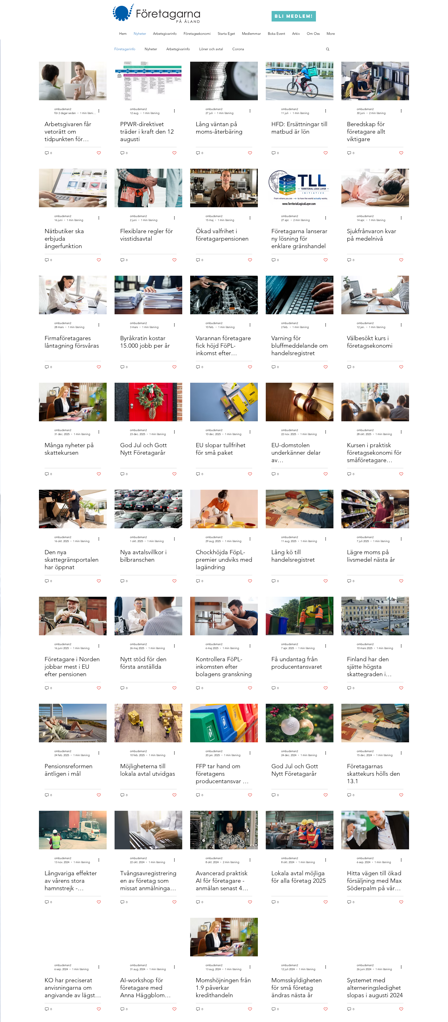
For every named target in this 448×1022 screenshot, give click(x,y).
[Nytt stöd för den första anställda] (148, 616)
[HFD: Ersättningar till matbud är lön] (299, 81)
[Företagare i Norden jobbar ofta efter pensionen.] (73, 616)
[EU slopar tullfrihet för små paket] (224, 402)
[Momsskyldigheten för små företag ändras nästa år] (299, 937)
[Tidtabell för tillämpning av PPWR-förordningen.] (148, 81)
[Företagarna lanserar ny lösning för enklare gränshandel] (299, 188)
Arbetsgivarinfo (178, 49)
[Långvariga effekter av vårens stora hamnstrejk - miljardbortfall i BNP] (73, 830)
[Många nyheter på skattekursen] (73, 402)
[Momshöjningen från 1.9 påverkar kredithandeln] (224, 937)
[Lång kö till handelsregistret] (299, 509)
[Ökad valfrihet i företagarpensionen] (224, 188)
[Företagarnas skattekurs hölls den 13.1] (375, 723)
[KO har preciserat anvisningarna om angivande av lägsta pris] (73, 937)
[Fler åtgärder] (100, 111)
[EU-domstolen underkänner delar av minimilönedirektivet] (299, 402)
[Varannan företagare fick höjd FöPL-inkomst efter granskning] (224, 295)
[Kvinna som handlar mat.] (375, 509)
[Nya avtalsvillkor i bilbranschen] (148, 509)
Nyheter (151, 49)
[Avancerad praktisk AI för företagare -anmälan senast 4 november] (224, 830)
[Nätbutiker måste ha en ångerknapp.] (73, 188)
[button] (296, 33)
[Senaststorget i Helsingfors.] (375, 616)
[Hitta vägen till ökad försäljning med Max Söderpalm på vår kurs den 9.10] (375, 830)
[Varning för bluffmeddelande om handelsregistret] (299, 295)
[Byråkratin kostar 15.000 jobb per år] (148, 295)
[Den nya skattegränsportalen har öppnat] (73, 509)
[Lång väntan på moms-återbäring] (224, 81)
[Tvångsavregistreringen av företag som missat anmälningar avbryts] (148, 830)
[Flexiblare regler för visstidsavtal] (148, 188)
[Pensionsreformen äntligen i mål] (73, 723)
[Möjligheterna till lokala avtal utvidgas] (148, 723)
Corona (238, 49)
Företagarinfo (124, 49)
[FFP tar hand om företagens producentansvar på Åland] (224, 723)
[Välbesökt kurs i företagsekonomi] (375, 295)
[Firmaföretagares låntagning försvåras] (73, 295)
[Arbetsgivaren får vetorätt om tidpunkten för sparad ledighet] (73, 81)
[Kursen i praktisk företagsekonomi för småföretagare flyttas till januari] (375, 402)
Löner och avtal (211, 49)
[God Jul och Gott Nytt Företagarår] (148, 402)
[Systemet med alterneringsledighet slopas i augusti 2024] (375, 937)
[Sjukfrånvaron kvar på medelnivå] (375, 188)
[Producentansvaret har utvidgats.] (299, 616)
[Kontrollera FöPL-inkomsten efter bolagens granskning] (224, 616)
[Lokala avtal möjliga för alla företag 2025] (299, 830)
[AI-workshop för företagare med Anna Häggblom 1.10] (148, 937)
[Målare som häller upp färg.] (224, 509)
